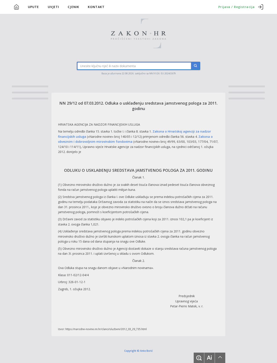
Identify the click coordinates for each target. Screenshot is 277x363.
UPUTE (33, 7)
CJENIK (73, 7)
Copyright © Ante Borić (138, 350)
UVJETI (53, 7)
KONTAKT (96, 7)
